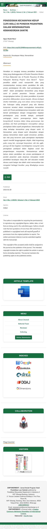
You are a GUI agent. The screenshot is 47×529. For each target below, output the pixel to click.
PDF (8, 177)
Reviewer (23, 328)
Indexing (23, 332)
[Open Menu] (2, 4)
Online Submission (23, 337)
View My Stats (28, 516)
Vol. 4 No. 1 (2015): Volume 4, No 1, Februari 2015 (20, 12)
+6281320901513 (23, 505)
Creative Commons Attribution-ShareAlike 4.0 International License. (23, 511)
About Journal (23, 320)
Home (5, 10)
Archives (13, 10)
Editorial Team (23, 324)
